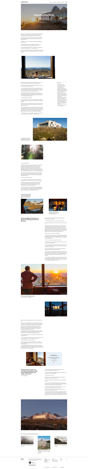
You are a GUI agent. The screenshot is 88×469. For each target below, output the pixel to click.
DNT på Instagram (55, 461)
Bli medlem (62, 2)
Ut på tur (50, 2)
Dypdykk (58, 2)
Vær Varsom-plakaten (54, 467)
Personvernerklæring (46, 467)
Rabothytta (38, 41)
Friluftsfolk (54, 2)
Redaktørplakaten (62, 467)
